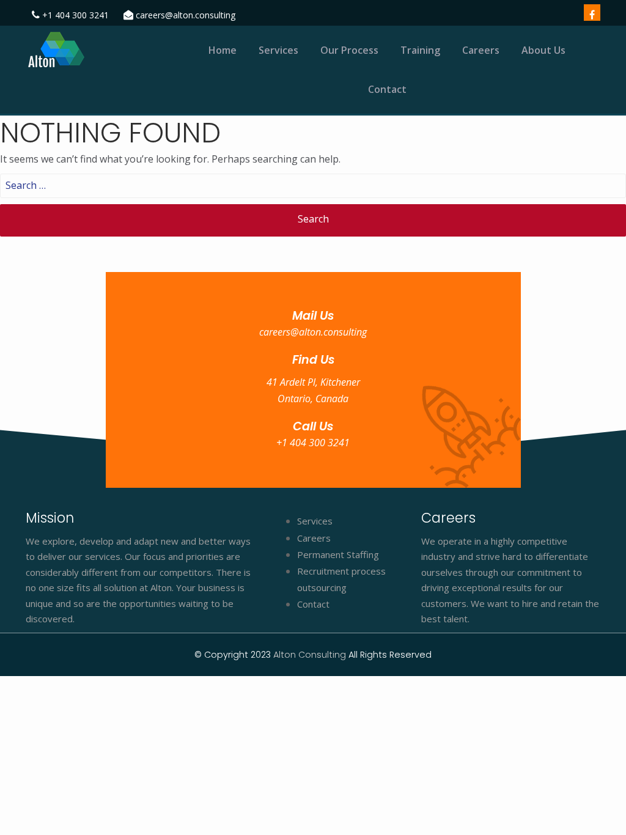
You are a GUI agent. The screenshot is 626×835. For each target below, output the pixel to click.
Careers (480, 50)
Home (222, 50)
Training (420, 50)
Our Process (349, 50)
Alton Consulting (310, 655)
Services (278, 50)
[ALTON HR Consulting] (90, 50)
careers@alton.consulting (185, 15)
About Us (543, 50)
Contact (387, 89)
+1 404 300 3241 (75, 15)
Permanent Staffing (338, 554)
